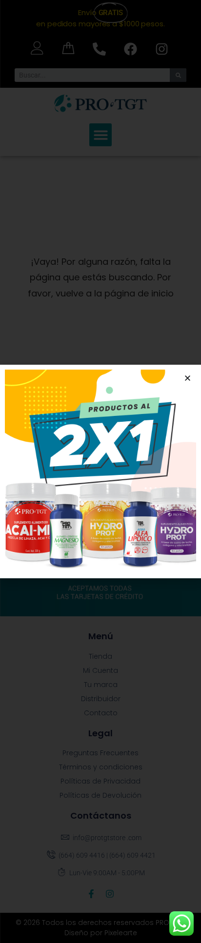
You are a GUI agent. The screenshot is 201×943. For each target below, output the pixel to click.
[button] (187, 378)
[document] (100, 471)
